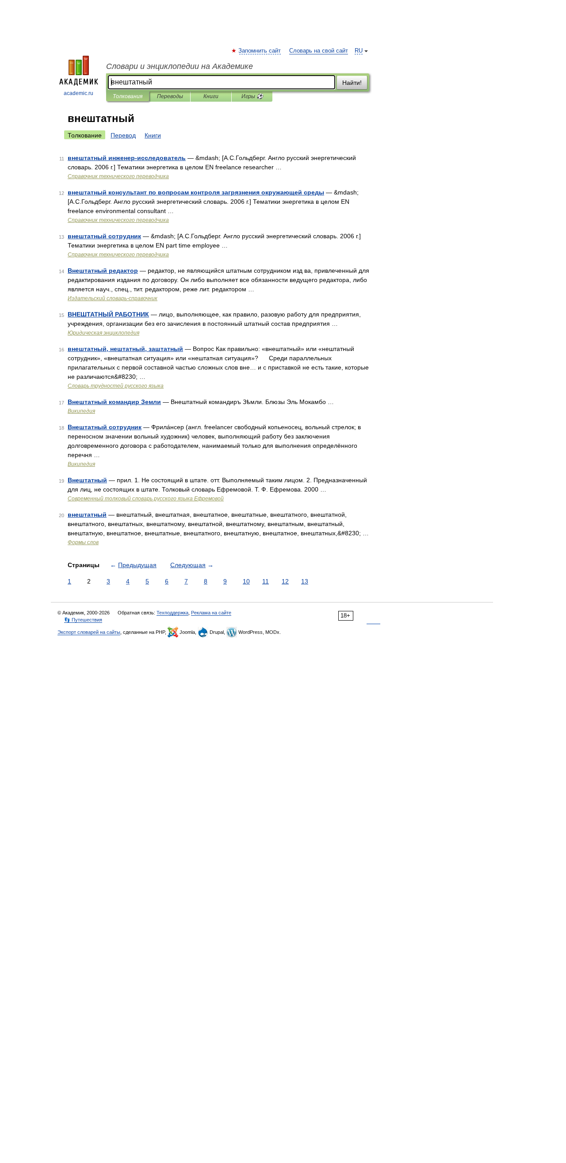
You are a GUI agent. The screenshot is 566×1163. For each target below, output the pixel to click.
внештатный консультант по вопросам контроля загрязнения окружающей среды (196, 192)
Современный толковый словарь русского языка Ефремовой (146, 499)
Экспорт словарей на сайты (88, 632)
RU (359, 51)
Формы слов (83, 542)
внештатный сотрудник (104, 236)
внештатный (87, 514)
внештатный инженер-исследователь (127, 157)
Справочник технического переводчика (118, 176)
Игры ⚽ (252, 96)
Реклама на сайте (211, 612)
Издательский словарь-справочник (112, 298)
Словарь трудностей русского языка (116, 386)
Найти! (352, 82)
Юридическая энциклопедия (103, 333)
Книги (210, 96)
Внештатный (87, 480)
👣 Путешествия (83, 619)
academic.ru (78, 93)
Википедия (81, 411)
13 (304, 581)
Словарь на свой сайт (318, 51)
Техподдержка (172, 612)
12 (285, 581)
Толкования (127, 96)
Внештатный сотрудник (105, 427)
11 (265, 581)
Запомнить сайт (260, 51)
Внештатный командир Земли (114, 401)
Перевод (123, 135)
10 (246, 581)
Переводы (170, 96)
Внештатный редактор (103, 270)
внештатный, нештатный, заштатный (125, 348)
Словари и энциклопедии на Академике (179, 66)
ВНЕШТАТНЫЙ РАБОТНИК (108, 314)
